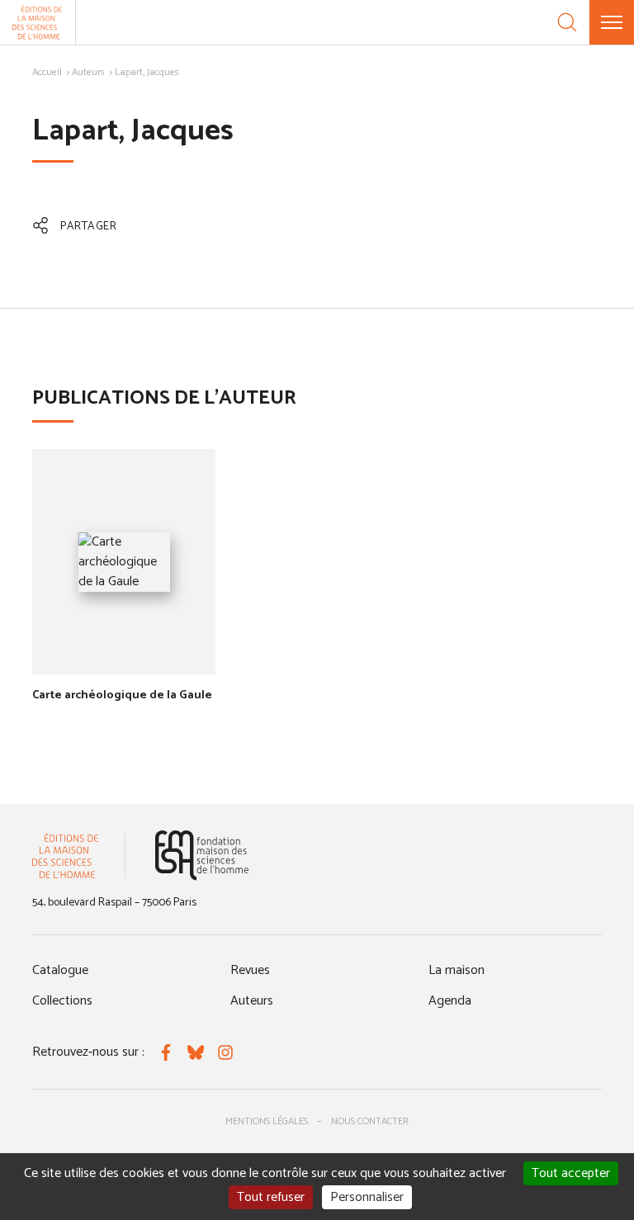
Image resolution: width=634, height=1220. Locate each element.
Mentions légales (266, 1121)
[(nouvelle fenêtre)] (201, 855)
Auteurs (88, 72)
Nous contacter (370, 1121)
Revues (250, 970)
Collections (62, 1001)
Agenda (449, 1001)
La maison (456, 970)
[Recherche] (567, 22)
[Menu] (611, 22)
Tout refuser (271, 1197)
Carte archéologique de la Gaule (122, 695)
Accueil (47, 72)
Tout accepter (571, 1173)
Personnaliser (367, 1197)
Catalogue (60, 970)
